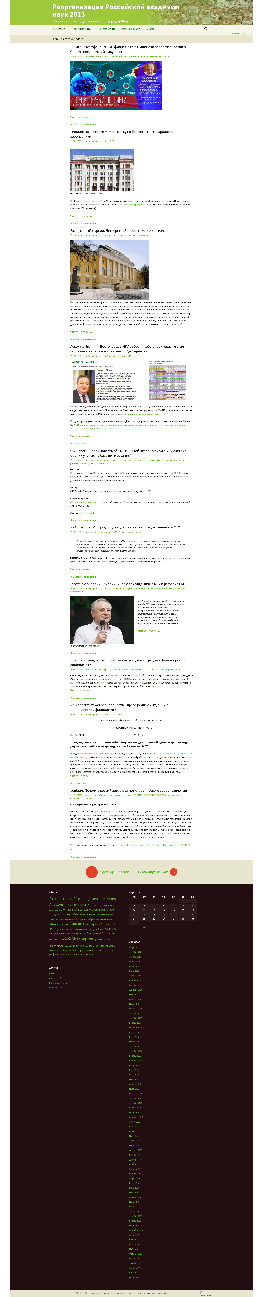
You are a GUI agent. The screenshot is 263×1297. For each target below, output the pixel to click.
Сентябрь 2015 (136, 1117)
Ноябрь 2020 (135, 961)
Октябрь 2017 (135, 1027)
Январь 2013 (135, 1258)
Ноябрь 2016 (135, 1055)
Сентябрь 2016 (136, 1060)
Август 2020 (134, 966)
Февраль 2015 (135, 1150)
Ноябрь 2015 (135, 1107)
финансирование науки (66, 954)
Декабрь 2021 (135, 952)
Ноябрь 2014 (135, 1164)
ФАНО (74, 938)
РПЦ (114, 141)
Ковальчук (58, 910)
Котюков (99, 914)
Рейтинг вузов (86, 463)
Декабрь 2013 (135, 1216)
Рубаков (99, 929)
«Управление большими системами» (89, 502)
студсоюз (86, 798)
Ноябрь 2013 (135, 1220)
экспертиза (86, 954)
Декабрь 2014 (135, 1159)
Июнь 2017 (134, 1037)
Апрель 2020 (135, 975)
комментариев (58, 983)
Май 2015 (133, 1136)
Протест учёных (107, 28)
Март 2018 (134, 1004)
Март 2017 (134, 1041)
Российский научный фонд (83, 930)
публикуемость (176, 460)
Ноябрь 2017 (135, 1022)
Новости (61, 28)
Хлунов (107, 939)
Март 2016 (134, 1088)
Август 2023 (134, 947)
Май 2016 (133, 1079)
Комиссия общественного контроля (84, 909)
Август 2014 (134, 1178)
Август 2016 (134, 1065)
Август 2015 (134, 1121)
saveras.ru (95, 1293)
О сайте (150, 28)
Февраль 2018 (135, 1008)
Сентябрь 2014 (136, 1173)
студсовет (75, 798)
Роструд (125, 532)
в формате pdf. (87, 513)
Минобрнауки (60, 924)
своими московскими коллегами (97, 753)
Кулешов (109, 915)
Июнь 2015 (134, 1131)
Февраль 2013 (135, 1253)
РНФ (70, 929)
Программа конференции (132, 204)
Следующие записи (157, 872)
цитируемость (101, 463)
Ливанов (55, 919)
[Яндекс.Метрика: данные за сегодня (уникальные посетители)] (206, 1293)
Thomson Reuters (140, 460)
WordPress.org (56, 987)
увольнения (135, 532)
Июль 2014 (134, 1183)
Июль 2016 (134, 1070)
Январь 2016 (135, 1098)
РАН (66, 929)
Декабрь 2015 (135, 1103)
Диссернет (112, 235)
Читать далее (81, 117)
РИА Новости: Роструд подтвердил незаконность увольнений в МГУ (125, 527)
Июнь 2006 (134, 1272)
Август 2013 (134, 1235)
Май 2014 (133, 1192)
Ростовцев (142, 235)
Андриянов (106, 795)
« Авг (144, 927)
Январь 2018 (135, 1013)
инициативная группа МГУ (148, 588)
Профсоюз (117, 714)
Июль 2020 (134, 971)
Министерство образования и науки (129, 56)
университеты (77, 591)
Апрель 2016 (135, 1084)
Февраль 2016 (135, 1093)
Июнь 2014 (134, 1187)
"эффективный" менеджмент (121, 588)
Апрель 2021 (135, 956)
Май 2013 (133, 1249)
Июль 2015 (134, 1126)
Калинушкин (97, 905)
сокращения (180, 588)
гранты (67, 946)
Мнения (169, 588)
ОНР (87, 924)
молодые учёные (95, 945)
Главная (234, 34)
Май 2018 (133, 994)
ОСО (162, 795)
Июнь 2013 (134, 1244)
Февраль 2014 (135, 1206)
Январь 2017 (135, 1046)
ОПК (152, 795)
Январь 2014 (135, 1211)
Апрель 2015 (135, 1140)
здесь (154, 686)
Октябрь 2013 (135, 1225)
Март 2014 (134, 1202)
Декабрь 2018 (135, 989)
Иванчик (123, 356)
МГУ (109, 56)
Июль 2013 (134, 1239)
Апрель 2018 (135, 999)
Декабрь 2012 (135, 1263)
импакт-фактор (156, 460)
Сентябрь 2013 (136, 1230)
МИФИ (146, 795)
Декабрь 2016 (135, 1051)
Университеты (95, 56)
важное (56, 945)
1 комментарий (80, 443)
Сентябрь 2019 (136, 980)
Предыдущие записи (110, 872)
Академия (57, 904)
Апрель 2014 (135, 1197)
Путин (59, 929)
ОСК (157, 795)
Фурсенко (98, 939)
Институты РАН (95, 460)
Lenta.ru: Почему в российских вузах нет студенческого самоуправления (128, 790)
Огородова (95, 924)
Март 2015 (134, 1145)
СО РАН (109, 929)
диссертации (125, 235)
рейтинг (74, 463)
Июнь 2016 (134, 1074)
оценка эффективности (158, 56)
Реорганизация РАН (82, 28)
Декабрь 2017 (135, 1018)
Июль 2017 (134, 1032)
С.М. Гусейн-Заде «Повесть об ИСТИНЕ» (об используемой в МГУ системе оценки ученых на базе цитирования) (128, 453)
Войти (52, 973)
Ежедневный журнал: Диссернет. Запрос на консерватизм (117, 230)
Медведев (68, 920)
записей (55, 978)
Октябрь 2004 (135, 1277)
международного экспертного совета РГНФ (145, 413)
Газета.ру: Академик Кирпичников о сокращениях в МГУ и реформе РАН (127, 583)
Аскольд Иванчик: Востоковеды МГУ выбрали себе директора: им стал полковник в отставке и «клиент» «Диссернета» (127, 348)
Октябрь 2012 (135, 1268)
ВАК (69, 905)
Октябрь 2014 (135, 1169)
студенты (179, 795)
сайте (101, 682)
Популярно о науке (130, 28)
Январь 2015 (135, 1154)
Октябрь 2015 (135, 1112)
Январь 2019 (135, 985)
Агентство (108, 899)
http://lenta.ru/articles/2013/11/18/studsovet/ (151, 844)
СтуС (94, 798)
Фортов (86, 938)
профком (169, 795)
